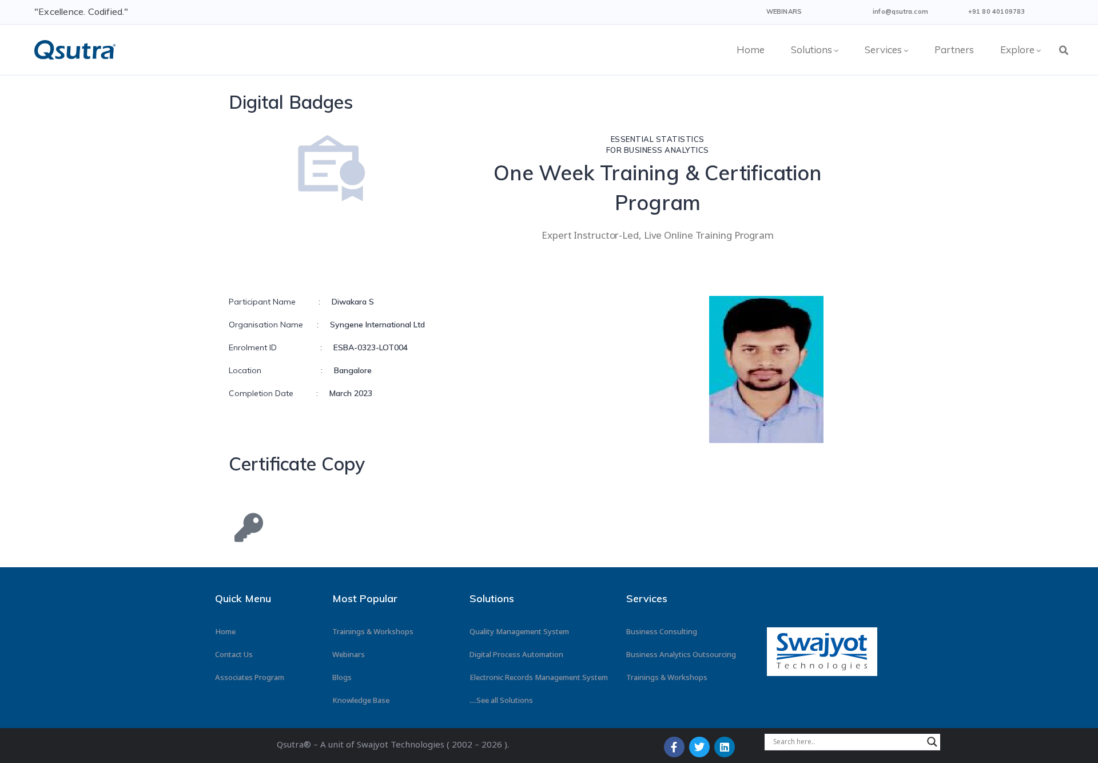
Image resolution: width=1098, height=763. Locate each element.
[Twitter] (699, 747)
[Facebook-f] (674, 747)
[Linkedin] (724, 747)
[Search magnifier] (932, 742)
